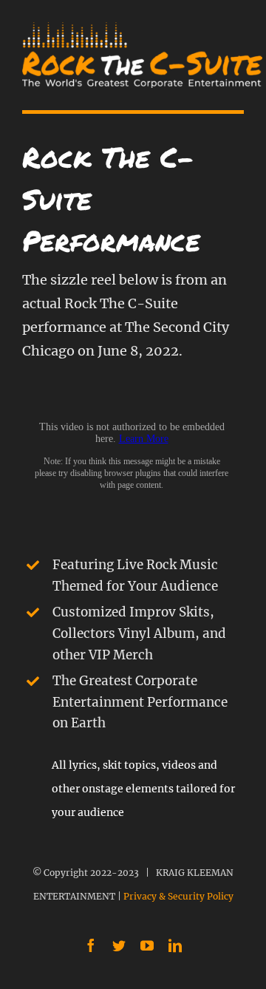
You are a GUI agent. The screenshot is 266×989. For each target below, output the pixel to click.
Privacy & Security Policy (178, 896)
